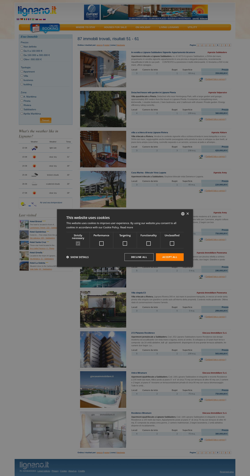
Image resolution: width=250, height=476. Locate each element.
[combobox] (183, 214)
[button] (77, 257)
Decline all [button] (139, 257)
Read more (126, 227)
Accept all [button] (169, 257)
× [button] (187, 213)
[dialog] (125, 238)
